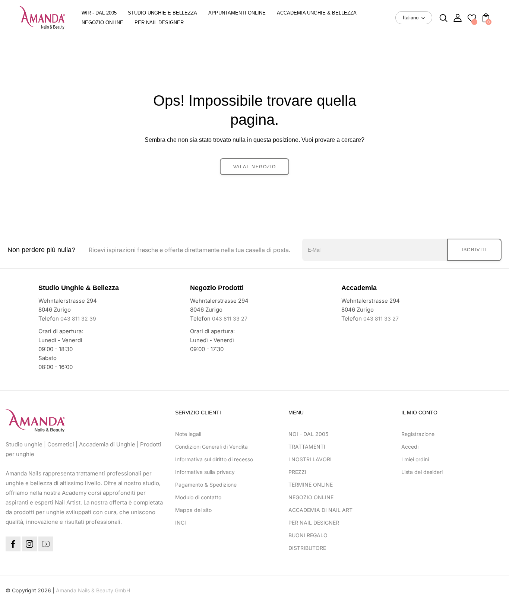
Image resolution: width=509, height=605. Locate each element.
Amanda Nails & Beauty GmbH (93, 590)
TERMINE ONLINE (310, 484)
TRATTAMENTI (306, 446)
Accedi (409, 446)
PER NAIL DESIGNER (313, 522)
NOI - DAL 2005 (308, 434)
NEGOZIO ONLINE (310, 497)
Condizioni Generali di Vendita (211, 446)
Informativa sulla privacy (205, 472)
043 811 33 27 (229, 318)
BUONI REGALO (308, 535)
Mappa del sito (193, 510)
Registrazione (417, 434)
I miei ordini (415, 459)
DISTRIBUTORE (307, 548)
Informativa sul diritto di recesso (214, 459)
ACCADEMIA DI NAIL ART (320, 510)
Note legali (188, 434)
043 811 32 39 (78, 318)
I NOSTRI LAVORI (310, 459)
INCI (180, 522)
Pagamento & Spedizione (206, 484)
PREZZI (297, 472)
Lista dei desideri (422, 472)
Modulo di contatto (198, 497)
